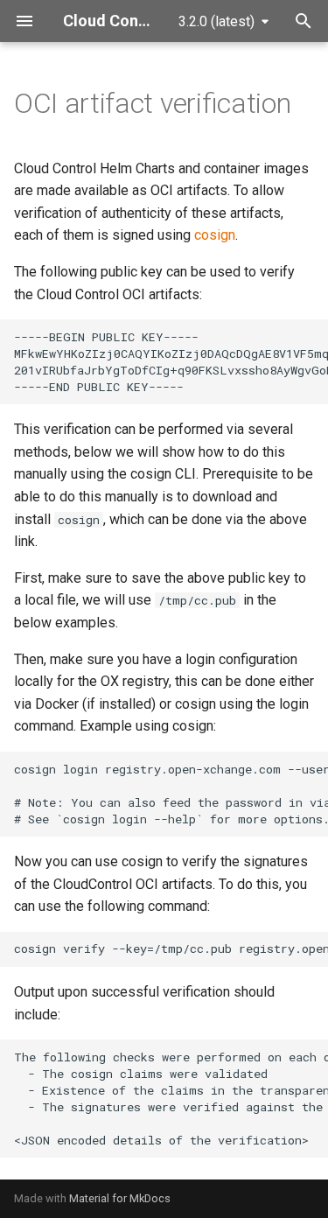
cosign (214, 235)
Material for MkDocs (120, 1198)
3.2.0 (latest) (216, 21)
